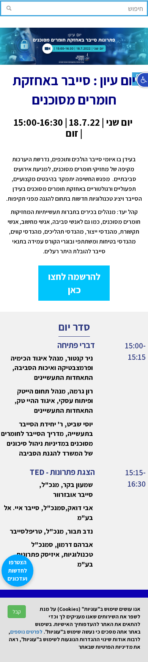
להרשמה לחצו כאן (74, 283)
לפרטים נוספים (26, 631)
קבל (17, 611)
